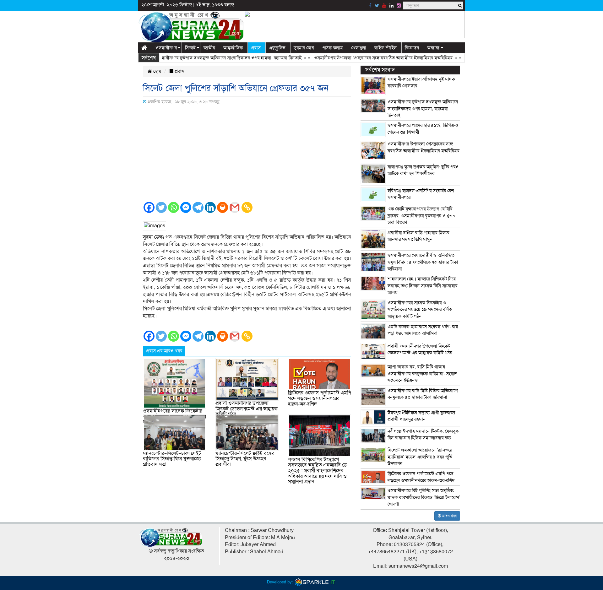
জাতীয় (209, 48)
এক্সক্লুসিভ (277, 48)
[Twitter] (161, 207)
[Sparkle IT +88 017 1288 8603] (315, 582)
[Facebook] (149, 207)
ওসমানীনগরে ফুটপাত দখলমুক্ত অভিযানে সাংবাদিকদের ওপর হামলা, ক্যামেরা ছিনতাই (216, 58)
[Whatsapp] (173, 207)
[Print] (222, 207)
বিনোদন (412, 48)
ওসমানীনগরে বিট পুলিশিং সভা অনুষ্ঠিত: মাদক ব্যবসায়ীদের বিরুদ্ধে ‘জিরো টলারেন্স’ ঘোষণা (424, 497)
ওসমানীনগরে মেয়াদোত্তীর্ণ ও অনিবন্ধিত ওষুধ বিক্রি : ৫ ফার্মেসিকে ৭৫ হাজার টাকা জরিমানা (423, 262)
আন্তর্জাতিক (233, 48)
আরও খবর (449, 516)
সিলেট (190, 48)
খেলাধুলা (358, 48)
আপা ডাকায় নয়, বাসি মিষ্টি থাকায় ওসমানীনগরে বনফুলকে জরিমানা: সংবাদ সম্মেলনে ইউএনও (422, 373)
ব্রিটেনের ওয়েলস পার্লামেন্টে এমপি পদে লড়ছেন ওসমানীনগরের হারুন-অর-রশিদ (319, 398)
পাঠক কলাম (332, 48)
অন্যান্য (433, 48)
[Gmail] (234, 207)
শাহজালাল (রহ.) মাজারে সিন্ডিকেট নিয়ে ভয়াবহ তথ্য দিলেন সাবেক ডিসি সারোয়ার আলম (422, 285)
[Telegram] (198, 207)
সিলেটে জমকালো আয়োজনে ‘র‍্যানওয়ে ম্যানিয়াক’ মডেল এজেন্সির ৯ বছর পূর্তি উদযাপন (420, 456)
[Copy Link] (247, 207)
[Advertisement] (247, 154)
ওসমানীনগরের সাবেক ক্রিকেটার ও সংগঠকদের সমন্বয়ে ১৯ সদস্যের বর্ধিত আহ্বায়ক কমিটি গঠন (420, 309)
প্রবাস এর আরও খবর (164, 351)
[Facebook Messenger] (185, 207)
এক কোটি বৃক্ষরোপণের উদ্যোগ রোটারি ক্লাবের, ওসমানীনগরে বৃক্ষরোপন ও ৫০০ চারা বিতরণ (421, 215)
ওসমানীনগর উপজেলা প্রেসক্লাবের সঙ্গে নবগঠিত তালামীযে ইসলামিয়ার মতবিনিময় (371, 58)
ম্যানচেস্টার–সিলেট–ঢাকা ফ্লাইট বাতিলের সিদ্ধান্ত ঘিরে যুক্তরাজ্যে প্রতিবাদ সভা (172, 459)
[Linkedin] (210, 207)
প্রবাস (256, 48)
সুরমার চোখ (304, 48)
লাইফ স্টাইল (385, 48)
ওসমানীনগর (166, 48)
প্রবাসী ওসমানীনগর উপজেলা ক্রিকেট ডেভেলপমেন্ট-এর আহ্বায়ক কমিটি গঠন (246, 408)
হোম (156, 71)
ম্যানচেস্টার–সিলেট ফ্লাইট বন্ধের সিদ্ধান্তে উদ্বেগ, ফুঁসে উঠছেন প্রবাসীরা (244, 459)
